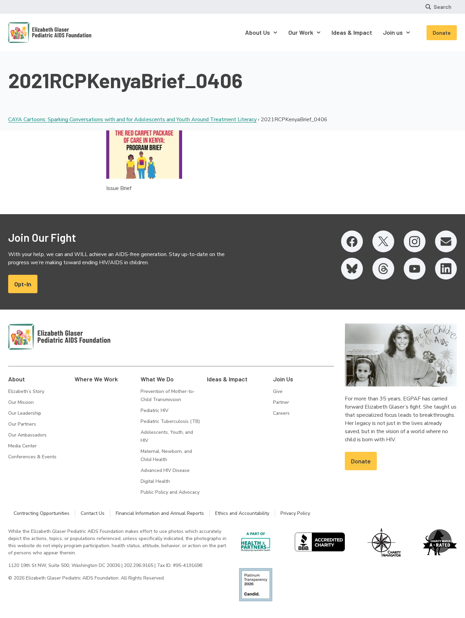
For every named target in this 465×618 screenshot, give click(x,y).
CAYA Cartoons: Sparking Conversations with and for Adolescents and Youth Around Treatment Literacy (132, 119)
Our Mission (21, 402)
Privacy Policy (295, 513)
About (16, 379)
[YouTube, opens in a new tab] (415, 269)
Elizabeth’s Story (26, 391)
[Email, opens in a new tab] (446, 241)
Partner (281, 402)
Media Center (22, 446)
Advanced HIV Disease (165, 470)
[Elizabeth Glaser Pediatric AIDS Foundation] (59, 336)
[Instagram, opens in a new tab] (415, 241)
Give (278, 391)
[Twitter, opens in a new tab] (383, 241)
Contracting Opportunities (41, 513)
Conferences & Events (32, 457)
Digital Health (155, 481)
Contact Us (93, 513)
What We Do (157, 379)
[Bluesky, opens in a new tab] (352, 269)
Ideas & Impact (227, 379)
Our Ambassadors (27, 435)
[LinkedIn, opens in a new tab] (446, 269)
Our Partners (22, 424)
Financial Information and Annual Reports (160, 513)
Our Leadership (24, 413)
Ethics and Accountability (242, 513)
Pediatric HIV (155, 410)
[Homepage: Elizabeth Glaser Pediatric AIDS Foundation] (32, 32)
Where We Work (96, 379)
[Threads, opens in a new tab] (383, 269)
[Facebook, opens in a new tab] (352, 241)
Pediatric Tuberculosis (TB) (170, 421)
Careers (281, 413)
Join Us (283, 379)
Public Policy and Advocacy (170, 492)
